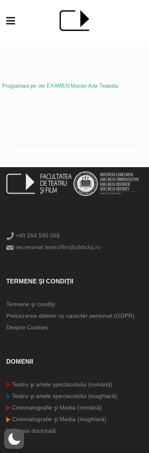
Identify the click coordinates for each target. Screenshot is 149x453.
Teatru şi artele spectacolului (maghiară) (63, 396)
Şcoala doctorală (33, 430)
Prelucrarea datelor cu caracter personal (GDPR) (70, 315)
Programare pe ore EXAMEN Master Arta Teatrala (60, 86)
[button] (14, 439)
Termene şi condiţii (30, 304)
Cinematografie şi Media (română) (56, 407)
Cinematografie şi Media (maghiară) (58, 419)
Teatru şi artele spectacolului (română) (61, 384)
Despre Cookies (27, 327)
